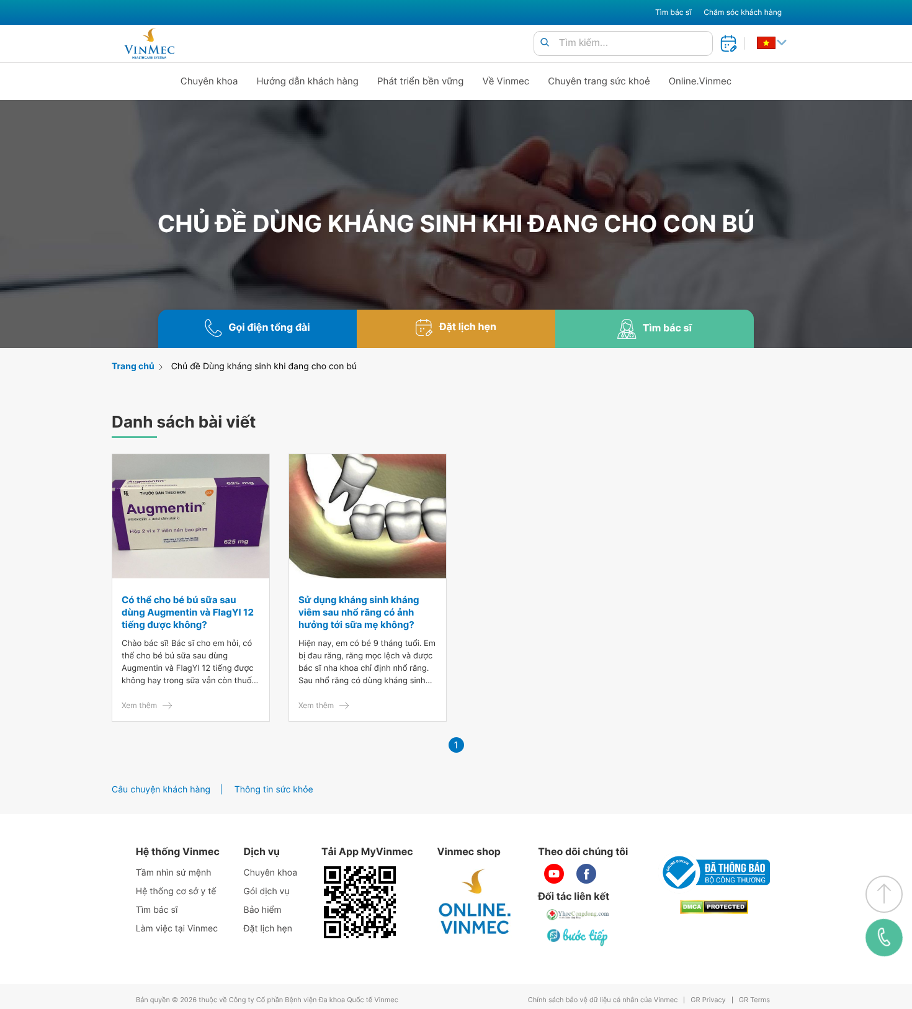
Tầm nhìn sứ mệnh (174, 873)
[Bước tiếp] (578, 937)
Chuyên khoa (209, 81)
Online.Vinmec (700, 81)
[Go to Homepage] (149, 43)
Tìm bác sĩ (673, 12)
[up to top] (884, 894)
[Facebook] (586, 874)
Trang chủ (133, 366)
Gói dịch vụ (267, 891)
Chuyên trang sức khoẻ (599, 81)
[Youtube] (554, 874)
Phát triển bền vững (420, 81)
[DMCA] (714, 907)
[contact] (884, 937)
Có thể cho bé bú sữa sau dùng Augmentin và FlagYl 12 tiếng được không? (188, 612)
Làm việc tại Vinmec (177, 928)
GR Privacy (708, 1000)
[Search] (545, 43)
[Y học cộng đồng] (578, 914)
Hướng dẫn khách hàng (308, 81)
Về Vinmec (506, 81)
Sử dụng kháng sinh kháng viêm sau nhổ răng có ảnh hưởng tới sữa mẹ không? (358, 612)
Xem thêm (139, 705)
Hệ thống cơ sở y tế (176, 891)
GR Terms (754, 1000)
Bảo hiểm (263, 910)
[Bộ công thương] (714, 872)
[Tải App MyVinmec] (359, 902)
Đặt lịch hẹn (268, 928)
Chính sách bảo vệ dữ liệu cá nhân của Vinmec (603, 1000)
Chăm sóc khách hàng (743, 12)
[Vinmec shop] (475, 902)
